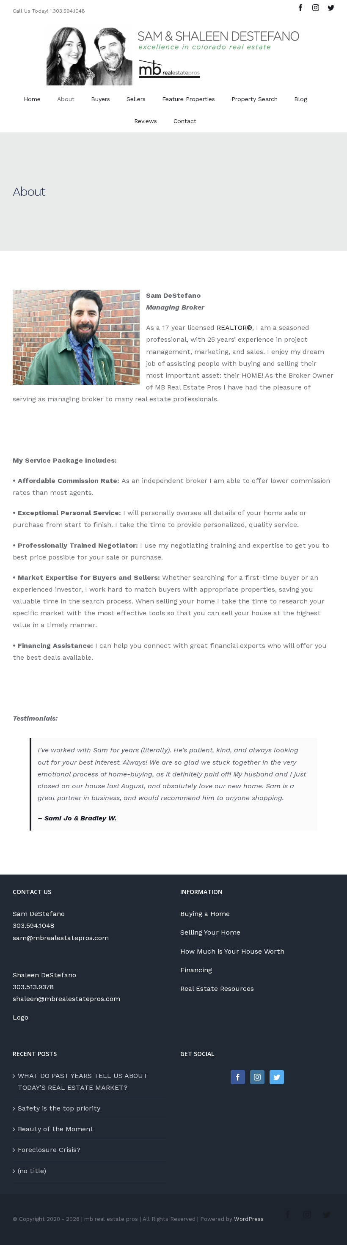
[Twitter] (277, 1077)
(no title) (32, 1171)
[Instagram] (257, 1077)
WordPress (249, 1219)
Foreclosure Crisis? (49, 1150)
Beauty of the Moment (56, 1129)
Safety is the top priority (59, 1108)
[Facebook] (238, 1077)
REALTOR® (234, 328)
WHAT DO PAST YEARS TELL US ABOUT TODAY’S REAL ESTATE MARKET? (83, 1081)
